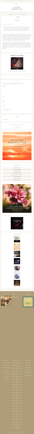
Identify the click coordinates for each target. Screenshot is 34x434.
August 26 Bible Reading (17, 169)
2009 (13, 408)
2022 (13, 373)
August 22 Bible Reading (17, 178)
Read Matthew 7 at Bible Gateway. (7, 24)
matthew (17, 22)
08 (20, 362)
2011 (12, 403)
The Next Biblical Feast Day (6, 367)
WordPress (24, 432)
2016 (13, 389)
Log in (27, 432)
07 (19, 362)
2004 (13, 422)
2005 (13, 419)
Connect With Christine (5, 376)
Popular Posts (6, 369)
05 (17, 362)
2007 (13, 414)
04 (16, 403)
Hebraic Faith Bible (28, 369)
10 (16, 366)
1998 (13, 427)
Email (3, 101)
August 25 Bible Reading (17, 171)
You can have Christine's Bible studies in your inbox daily (17, 124)
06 (18, 362)
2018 (13, 384)
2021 (13, 376)
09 (21, 365)
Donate (6, 381)
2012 (13, 400)
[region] (6, 301)
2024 (13, 368)
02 (15, 362)
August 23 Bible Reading (17, 176)
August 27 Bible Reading (17, 167)
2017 (13, 387)
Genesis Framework (19, 432)
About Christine (6, 374)
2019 (13, 381)
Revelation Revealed (28, 367)
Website (3, 105)
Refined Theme (13, 432)
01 (14, 362)
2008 (13, 411)
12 (17, 366)
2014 (13, 395)
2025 (13, 365)
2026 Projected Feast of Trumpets (17, 174)
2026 (13, 362)
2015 (13, 392)
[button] (6, 301)
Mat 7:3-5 (15, 34)
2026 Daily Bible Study (6, 362)
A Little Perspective (17, 8)
